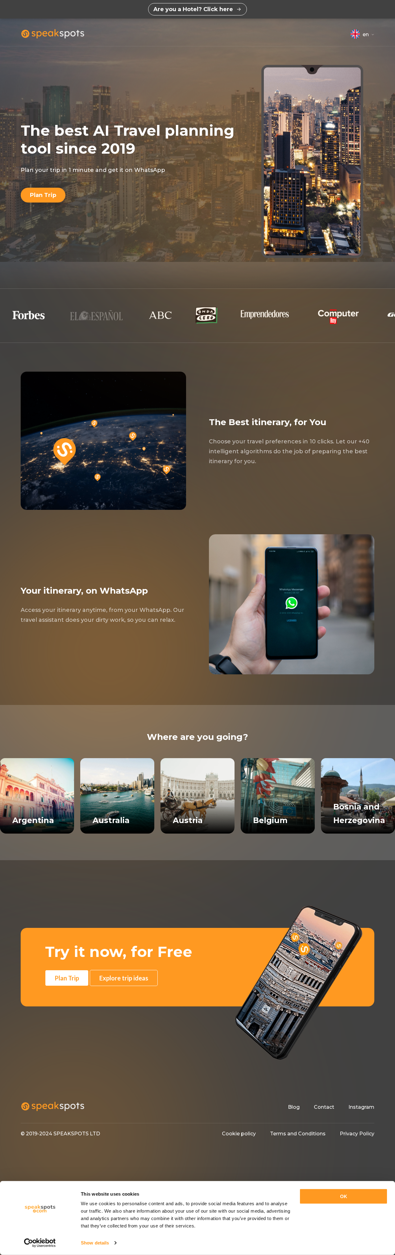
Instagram (361, 1107)
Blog (294, 1107)
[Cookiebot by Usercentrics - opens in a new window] (40, 1243)
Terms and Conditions (298, 1134)
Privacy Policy (357, 1134)
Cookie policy (239, 1134)
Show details (95, 1242)
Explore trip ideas (123, 978)
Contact (324, 1107)
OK (343, 1196)
